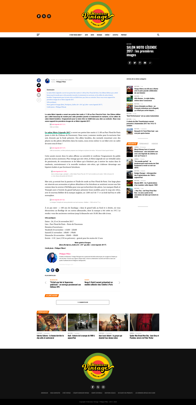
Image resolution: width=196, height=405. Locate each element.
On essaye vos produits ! (125, 393)
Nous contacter (55, 393)
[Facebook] (52, 270)
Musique (99, 35)
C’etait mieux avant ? (76, 35)
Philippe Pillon (61, 82)
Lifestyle (115, 35)
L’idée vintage (66, 393)
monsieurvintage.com (66, 264)
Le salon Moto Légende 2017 (57, 132)
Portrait (124, 35)
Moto (92, 35)
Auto (86, 35)
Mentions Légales (110, 393)
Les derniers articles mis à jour (145, 393)
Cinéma (107, 35)
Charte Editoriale (96, 393)
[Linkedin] (48, 270)
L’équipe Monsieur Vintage (81, 393)
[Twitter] (57, 270)
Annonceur (44, 393)
